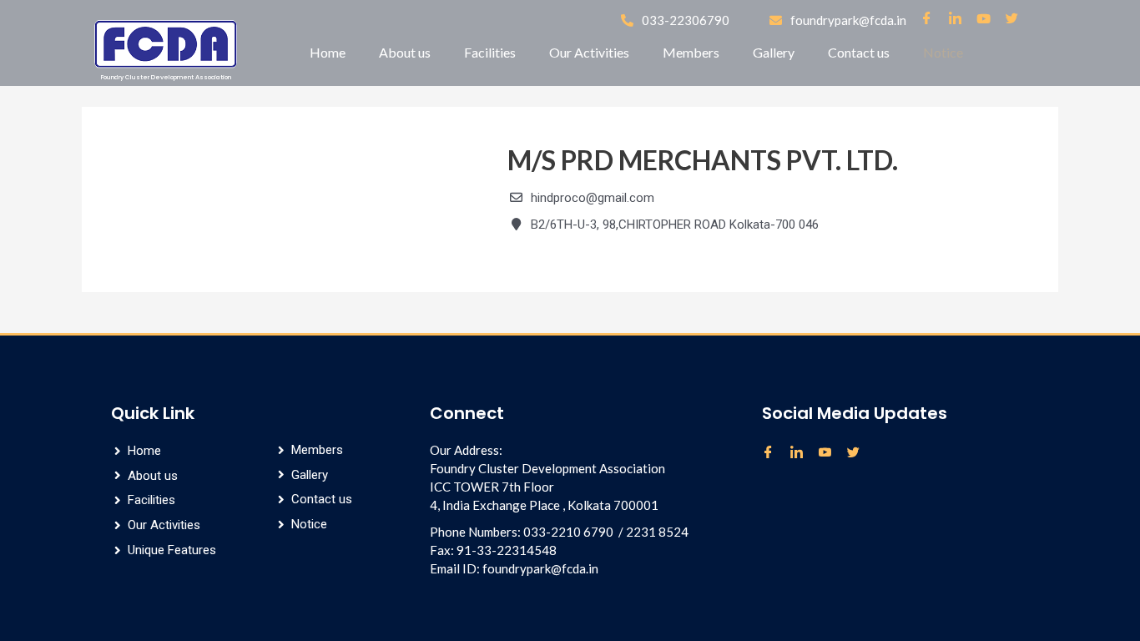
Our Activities (589, 52)
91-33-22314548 (507, 550)
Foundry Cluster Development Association (166, 77)
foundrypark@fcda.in (540, 568)
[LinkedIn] (802, 453)
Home (328, 52)
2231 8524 (657, 531)
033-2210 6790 (568, 531)
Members (691, 52)
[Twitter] (859, 453)
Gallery (773, 52)
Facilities (490, 52)
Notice (943, 52)
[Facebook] (774, 453)
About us (405, 52)
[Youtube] (831, 453)
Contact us (859, 52)
